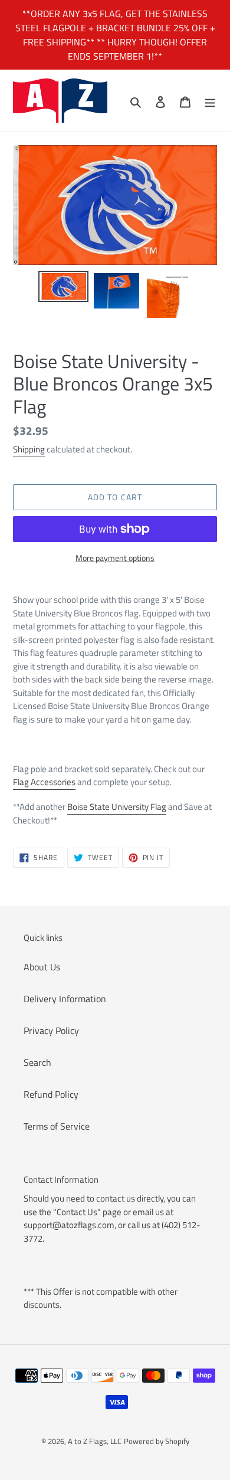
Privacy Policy (51, 1030)
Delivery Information (65, 999)
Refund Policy (51, 1094)
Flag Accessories (44, 782)
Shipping (29, 449)
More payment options (115, 558)
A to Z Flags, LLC (94, 1441)
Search (37, 1062)
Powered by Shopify (156, 1441)
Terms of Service (57, 1126)
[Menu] (210, 101)
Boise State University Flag (116, 806)
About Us (42, 967)
